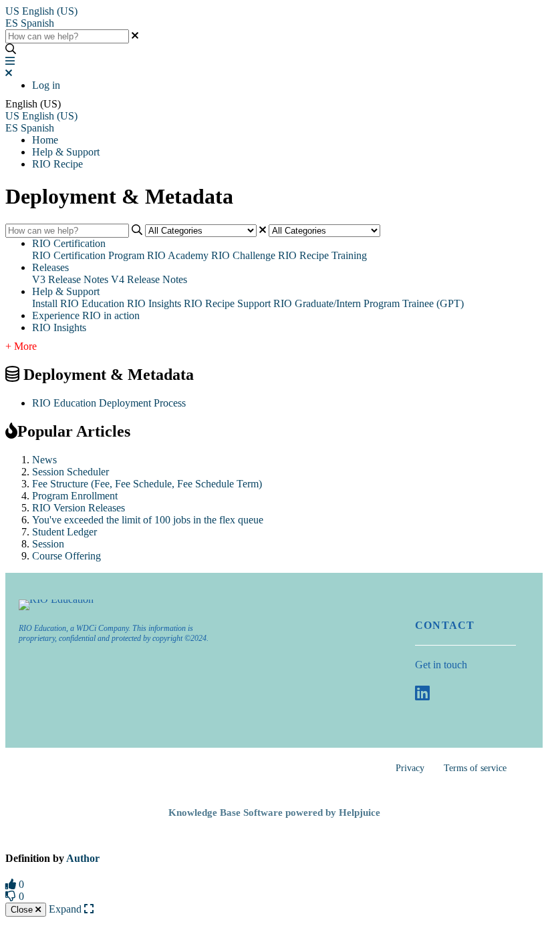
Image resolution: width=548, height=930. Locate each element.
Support (254, 303)
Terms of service (475, 768)
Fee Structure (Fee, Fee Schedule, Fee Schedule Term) (147, 483)
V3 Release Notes (70, 279)
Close (23, 910)
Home (45, 140)
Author (83, 858)
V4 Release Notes (149, 279)
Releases (50, 267)
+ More (21, 346)
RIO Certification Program (88, 255)
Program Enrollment (75, 495)
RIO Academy (178, 255)
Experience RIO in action (86, 315)
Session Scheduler (70, 471)
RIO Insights (154, 303)
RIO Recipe (57, 164)
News (44, 459)
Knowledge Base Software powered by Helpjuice (274, 812)
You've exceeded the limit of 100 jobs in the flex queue (147, 519)
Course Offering (66, 555)
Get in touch (441, 664)
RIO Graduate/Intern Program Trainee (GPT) (368, 303)
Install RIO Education (78, 303)
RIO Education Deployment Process (109, 403)
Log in (46, 85)
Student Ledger (64, 531)
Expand (66, 909)
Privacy (410, 768)
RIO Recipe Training (322, 255)
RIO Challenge (243, 255)
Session (48, 543)
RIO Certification (69, 243)
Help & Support (66, 152)
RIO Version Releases (78, 507)
